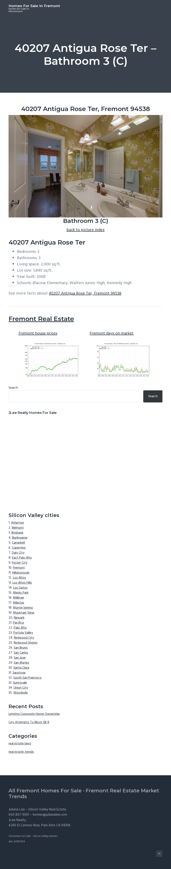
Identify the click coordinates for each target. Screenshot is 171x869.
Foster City (19, 563)
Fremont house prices (38, 333)
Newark (19, 618)
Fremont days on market (112, 333)
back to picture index (86, 230)
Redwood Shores (26, 643)
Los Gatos (20, 588)
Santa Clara (21, 667)
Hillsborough (20, 573)
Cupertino (19, 548)
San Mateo (21, 662)
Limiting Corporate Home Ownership (34, 714)
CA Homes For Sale (20, 836)
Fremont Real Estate (41, 319)
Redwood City (24, 638)
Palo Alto (20, 628)
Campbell (18, 543)
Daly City (18, 553)
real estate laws (20, 743)
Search (13, 388)
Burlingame (20, 538)
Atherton (17, 523)
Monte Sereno (23, 608)
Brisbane (17, 533)
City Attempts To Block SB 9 (29, 722)
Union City (21, 687)
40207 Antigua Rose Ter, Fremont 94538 (85, 293)
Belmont (18, 528)
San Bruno (21, 648)
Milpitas (18, 603)
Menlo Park (21, 593)
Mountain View (23, 613)
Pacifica (18, 623)
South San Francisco (27, 677)
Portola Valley (23, 633)
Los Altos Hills (22, 583)
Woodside (20, 692)
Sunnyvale (20, 682)
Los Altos (19, 578)
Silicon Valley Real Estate (47, 809)
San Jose (20, 657)
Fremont (19, 568)
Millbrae (18, 598)
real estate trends (21, 752)
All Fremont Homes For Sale (45, 791)
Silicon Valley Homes (45, 836)
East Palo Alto (22, 558)
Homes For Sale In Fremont (34, 6)
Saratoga (19, 672)
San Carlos (21, 652)
